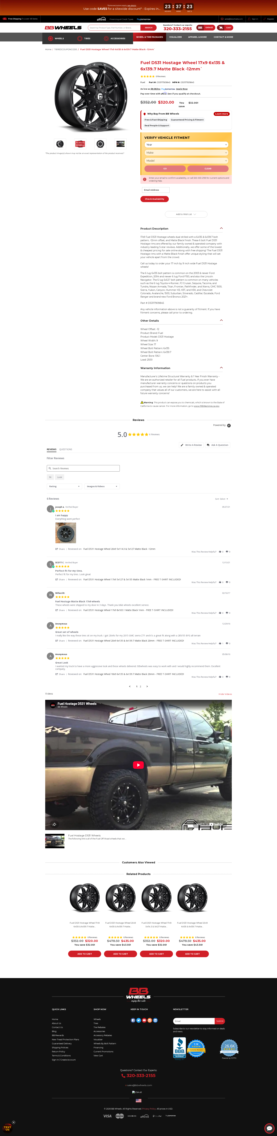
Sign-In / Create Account (64, 1060)
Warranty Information (155, 368)
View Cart (98, 1055)
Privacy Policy (149, 1109)
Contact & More (223, 37)
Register (270, 19)
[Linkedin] (155, 1020)
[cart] (220, 28)
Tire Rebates (99, 1027)
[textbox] (229, 500)
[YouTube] (144, 1020)
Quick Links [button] (59, 1009)
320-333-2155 (178, 28)
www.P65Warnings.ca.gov (206, 406)
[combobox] (64, 486)
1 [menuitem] (136, 686)
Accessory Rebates (103, 1035)
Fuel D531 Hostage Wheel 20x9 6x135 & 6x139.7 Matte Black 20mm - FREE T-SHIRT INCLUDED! (133, 640)
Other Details (149, 320)
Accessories (118, 38)
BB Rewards (58, 1035)
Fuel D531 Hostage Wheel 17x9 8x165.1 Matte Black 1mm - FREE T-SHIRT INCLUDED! (128, 610)
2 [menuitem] (140, 686)
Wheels (59, 38)
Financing (98, 1047)
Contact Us (57, 1027)
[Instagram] (149, 1020)
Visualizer (98, 1039)
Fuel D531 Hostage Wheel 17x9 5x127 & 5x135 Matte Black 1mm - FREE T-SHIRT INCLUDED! (132, 579)
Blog (54, 1031)
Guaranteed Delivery (62, 1043)
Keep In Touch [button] (139, 1009)
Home (55, 1019)
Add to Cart (84, 954)
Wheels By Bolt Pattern (105, 1043)
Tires (87, 38)
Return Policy (58, 1051)
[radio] (50, 477)
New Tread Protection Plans (65, 1039)
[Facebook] (133, 1020)
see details (131, 5)
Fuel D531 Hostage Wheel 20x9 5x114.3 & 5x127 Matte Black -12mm (119, 548)
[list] (142, 533)
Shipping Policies (60, 1047)
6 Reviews (161, 76)
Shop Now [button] (100, 1009)
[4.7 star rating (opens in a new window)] (196, 1046)
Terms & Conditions (61, 1055)
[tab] (191, 445)
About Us (56, 1023)
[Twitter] (138, 1020)
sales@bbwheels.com (234, 19)
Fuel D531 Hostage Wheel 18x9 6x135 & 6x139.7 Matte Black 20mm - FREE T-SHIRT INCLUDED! (133, 674)
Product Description (154, 228)
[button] (205, 28)
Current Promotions (103, 1051)
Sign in (255, 19)
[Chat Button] (269, 1128)
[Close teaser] (13, 1122)
